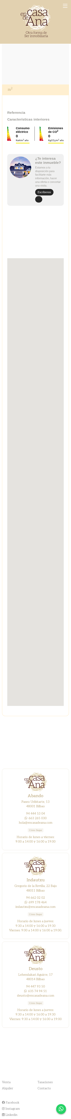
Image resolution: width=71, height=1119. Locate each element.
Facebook (12, 1102)
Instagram (12, 1109)
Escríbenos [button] (44, 192)
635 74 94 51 (37, 991)
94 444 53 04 (35, 813)
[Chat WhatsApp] (61, 1109)
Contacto (44, 1088)
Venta (6, 1082)
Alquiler (7, 1088)
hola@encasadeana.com (35, 823)
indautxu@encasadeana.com (35, 907)
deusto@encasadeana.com (35, 995)
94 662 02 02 (35, 898)
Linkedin (11, 1115)
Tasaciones (45, 1082)
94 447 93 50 (35, 986)
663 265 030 (38, 818)
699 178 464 (38, 902)
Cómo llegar (35, 830)
